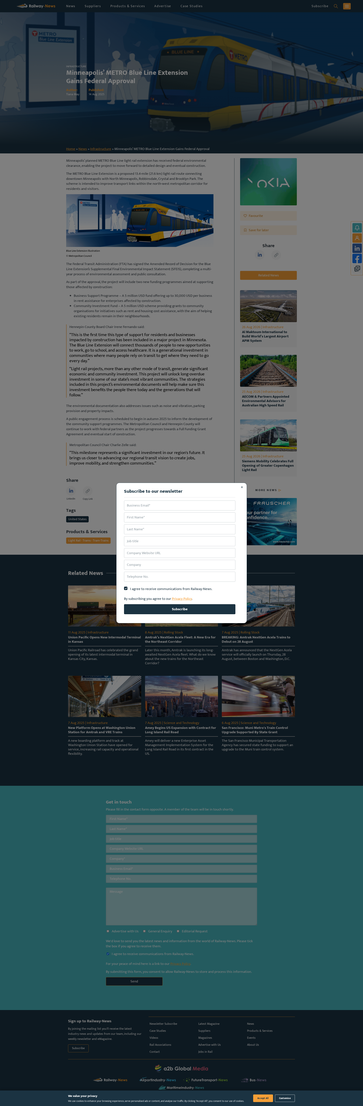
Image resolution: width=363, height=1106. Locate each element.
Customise (285, 1098)
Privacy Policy (182, 599)
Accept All (263, 1098)
